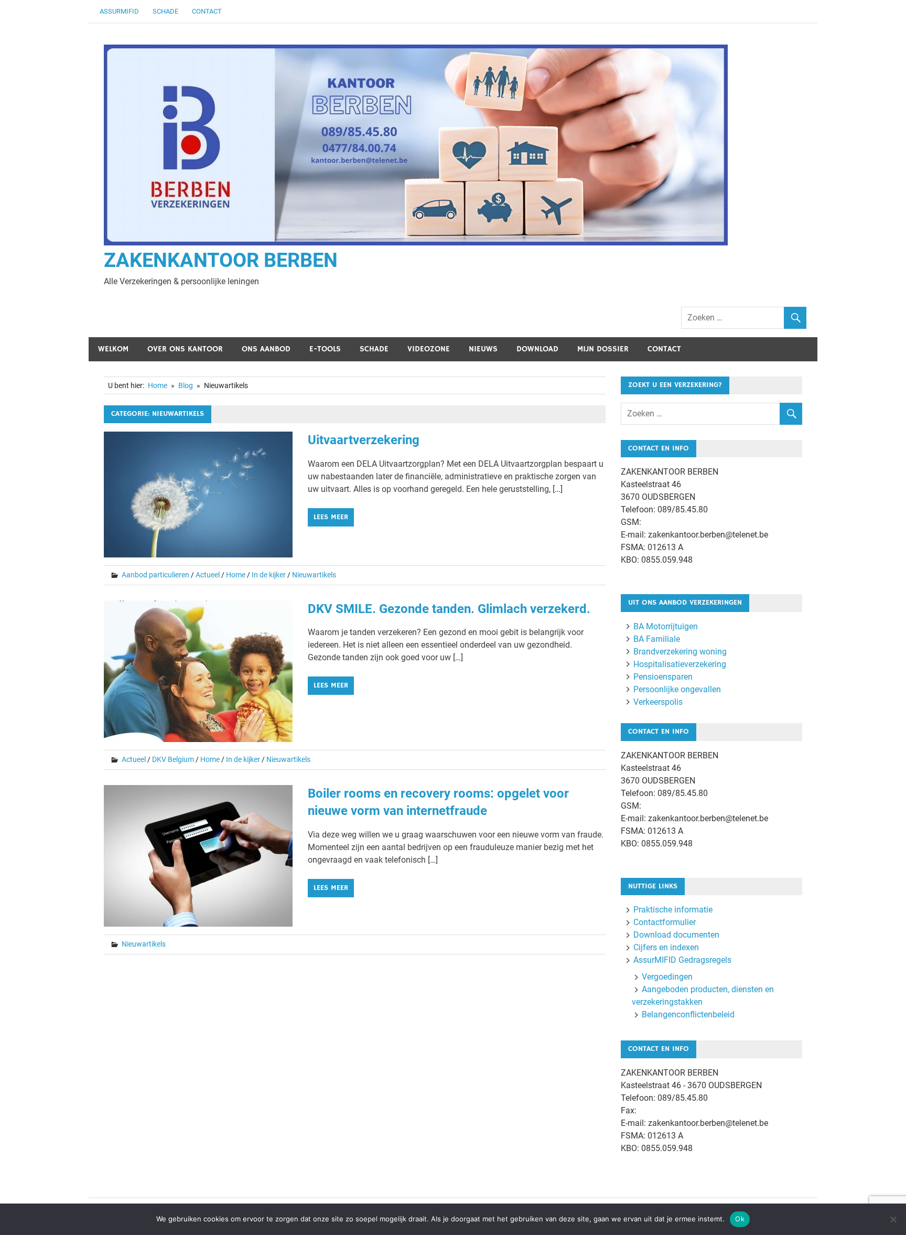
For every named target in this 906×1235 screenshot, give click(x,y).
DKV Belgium (173, 759)
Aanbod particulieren (155, 575)
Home (235, 575)
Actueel (208, 575)
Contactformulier (664, 922)
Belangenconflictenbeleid (688, 1014)
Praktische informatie (673, 910)
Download (537, 349)
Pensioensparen (663, 677)
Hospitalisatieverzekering (679, 664)
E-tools (325, 349)
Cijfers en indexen (666, 947)
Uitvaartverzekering (363, 440)
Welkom (113, 349)
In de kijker (269, 575)
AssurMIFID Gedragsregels (682, 960)
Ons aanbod (266, 349)
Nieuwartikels (314, 575)
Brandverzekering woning (680, 652)
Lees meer (331, 517)
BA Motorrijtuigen (665, 626)
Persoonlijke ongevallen (677, 689)
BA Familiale (656, 639)
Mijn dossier (603, 349)
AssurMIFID (119, 11)
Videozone (428, 349)
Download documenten (676, 935)
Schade (165, 11)
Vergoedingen (667, 977)
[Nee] (893, 1219)
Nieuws (483, 349)
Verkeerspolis (658, 702)
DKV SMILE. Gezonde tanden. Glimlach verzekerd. (449, 609)
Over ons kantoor (185, 349)
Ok (740, 1219)
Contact (207, 11)
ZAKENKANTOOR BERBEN (221, 260)
